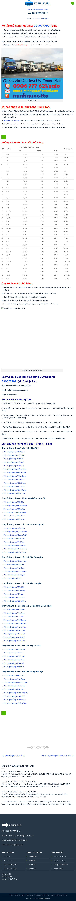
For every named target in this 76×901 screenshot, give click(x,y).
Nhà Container (6, 876)
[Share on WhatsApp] (29, 747)
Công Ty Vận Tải (14, 895)
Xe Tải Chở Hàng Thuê (41, 895)
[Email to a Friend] (39, 747)
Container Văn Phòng (9, 879)
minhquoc (45, 18)
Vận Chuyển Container (59, 895)
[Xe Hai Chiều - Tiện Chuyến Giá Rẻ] (38, 3)
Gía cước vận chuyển (11, 120)
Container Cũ (6, 874)
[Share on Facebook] (32, 747)
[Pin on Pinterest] (43, 747)
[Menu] (72, 3)
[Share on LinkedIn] (47, 747)
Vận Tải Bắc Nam (27, 895)
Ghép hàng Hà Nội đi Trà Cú (15, 756)
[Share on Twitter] (36, 747)
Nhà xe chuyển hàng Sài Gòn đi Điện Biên (56, 756)
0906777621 (9, 381)
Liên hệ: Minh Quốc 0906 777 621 (38, 9)
